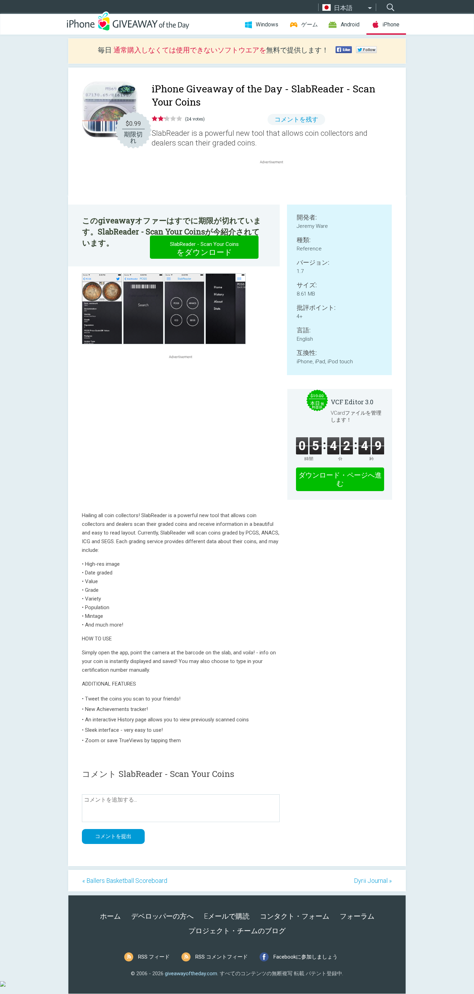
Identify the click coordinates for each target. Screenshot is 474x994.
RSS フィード (154, 957)
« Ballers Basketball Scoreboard (124, 880)
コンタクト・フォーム (294, 916)
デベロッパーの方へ (162, 916)
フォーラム (357, 916)
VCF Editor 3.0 (352, 402)
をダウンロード (204, 249)
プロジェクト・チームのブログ (237, 931)
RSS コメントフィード (221, 957)
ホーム (110, 916)
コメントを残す (296, 119)
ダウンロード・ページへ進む (340, 479)
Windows (267, 24)
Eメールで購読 (226, 916)
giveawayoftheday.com (191, 973)
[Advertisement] (275, 182)
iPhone (390, 24)
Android (350, 24)
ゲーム (309, 24)
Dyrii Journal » (373, 880)
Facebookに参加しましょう (305, 957)
